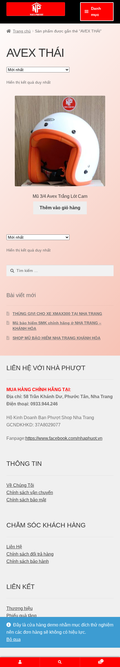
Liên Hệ (14, 546)
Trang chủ (22, 31)
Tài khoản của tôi (20, 662)
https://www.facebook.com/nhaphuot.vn (63, 438)
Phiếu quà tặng (21, 615)
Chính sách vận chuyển (29, 492)
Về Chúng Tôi (20, 485)
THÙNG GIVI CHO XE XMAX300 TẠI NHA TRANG (57, 313)
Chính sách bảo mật (26, 499)
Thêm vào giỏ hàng (60, 207)
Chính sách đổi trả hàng (30, 554)
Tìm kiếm (60, 662)
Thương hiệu (19, 608)
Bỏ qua (13, 639)
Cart (91, 660)
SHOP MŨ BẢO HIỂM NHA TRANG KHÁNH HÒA (56, 338)
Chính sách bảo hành (27, 561)
